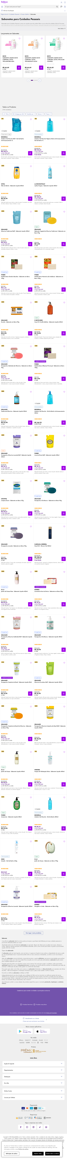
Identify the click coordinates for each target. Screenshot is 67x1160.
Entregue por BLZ (19, 114)
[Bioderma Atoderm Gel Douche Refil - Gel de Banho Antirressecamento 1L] (17, 125)
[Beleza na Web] (4, 2)
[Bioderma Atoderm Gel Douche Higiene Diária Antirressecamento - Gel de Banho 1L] (50, 125)
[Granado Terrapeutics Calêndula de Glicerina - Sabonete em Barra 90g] (17, 352)
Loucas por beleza (9, 1097)
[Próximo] (39, 80)
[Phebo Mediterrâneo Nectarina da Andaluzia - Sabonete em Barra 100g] (50, 263)
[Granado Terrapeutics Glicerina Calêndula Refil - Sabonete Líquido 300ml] (17, 623)
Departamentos (8, 1070)
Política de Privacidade (51, 1013)
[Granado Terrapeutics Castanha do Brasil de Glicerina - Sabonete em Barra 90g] (17, 712)
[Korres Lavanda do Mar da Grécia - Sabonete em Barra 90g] (50, 578)
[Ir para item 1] (32, 80)
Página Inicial (4, 14)
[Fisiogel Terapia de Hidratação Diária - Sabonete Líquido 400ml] (50, 758)
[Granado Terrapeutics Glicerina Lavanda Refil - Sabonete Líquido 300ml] (17, 441)
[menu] (2, 6)
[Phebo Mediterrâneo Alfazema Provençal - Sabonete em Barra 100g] (50, 352)
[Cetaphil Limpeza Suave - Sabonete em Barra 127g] (17, 487)
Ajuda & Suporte (9, 1064)
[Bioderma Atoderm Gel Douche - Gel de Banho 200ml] (50, 803)
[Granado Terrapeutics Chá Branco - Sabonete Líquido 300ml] (50, 623)
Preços (48, 114)
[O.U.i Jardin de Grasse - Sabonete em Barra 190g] (50, 847)
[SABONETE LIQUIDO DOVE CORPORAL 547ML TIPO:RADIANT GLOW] (34, 44)
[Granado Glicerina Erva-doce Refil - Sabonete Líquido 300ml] (50, 668)
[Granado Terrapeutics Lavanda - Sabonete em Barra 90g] (17, 532)
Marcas (40, 114)
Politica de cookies (23, 1149)
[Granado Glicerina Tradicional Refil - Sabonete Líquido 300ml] (17, 217)
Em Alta (6, 1083)
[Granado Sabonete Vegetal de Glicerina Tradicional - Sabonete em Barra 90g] (50, 217)
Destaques (7, 1077)
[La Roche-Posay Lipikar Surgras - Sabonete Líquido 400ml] (50, 172)
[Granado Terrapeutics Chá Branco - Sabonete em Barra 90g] (50, 487)
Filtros (7, 114)
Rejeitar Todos (38, 1153)
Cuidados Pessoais (14, 14)
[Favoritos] (65, 2)
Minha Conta (8, 1091)
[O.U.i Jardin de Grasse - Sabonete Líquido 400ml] (17, 758)
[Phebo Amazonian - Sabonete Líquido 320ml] (17, 803)
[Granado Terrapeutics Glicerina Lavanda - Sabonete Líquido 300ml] (17, 892)
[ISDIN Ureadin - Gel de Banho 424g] (17, 847)
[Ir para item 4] (36, 80)
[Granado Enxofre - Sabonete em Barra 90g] (17, 308)
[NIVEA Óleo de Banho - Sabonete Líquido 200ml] (17, 172)
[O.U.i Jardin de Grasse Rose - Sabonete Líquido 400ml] (17, 578)
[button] (19, 38)
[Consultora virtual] (61, 6)
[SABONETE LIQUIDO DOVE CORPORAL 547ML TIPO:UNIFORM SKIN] (12, 44)
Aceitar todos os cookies (52, 1153)
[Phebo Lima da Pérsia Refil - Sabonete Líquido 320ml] (50, 441)
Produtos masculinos (41, 1004)
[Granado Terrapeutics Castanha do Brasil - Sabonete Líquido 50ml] (17, 668)
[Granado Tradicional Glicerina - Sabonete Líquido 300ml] (17, 397)
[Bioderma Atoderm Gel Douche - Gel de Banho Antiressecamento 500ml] (50, 397)
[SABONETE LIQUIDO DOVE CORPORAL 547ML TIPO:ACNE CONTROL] (56, 44)
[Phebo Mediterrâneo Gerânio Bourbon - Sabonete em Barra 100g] (17, 263)
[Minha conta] (61, 2)
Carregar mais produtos (33, 933)
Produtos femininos (28, 1004)
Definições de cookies (11, 1153)
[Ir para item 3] (35, 80)
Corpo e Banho (25, 14)
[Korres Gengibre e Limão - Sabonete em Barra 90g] (50, 892)
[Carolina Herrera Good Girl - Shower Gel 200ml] (50, 532)
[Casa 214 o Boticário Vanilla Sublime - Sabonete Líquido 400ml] (50, 308)
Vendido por (30, 114)
